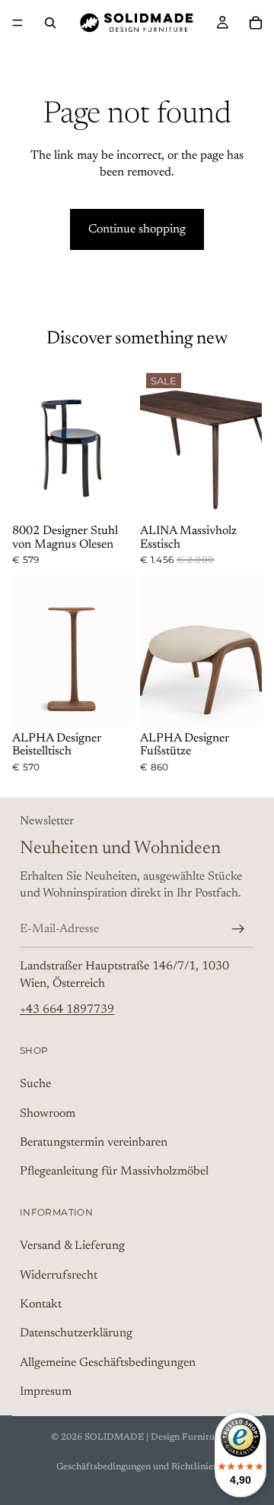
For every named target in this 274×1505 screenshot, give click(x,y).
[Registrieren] (238, 928)
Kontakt (41, 1304)
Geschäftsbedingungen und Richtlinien (137, 1467)
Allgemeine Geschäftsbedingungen (108, 1362)
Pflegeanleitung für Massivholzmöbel (114, 1171)
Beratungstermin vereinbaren (93, 1142)
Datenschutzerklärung (76, 1333)
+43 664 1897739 (67, 1010)
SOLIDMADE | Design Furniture (153, 1437)
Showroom (47, 1113)
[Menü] (17, 22)
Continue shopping (137, 229)
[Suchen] (50, 23)
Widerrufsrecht (58, 1275)
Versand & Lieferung (72, 1246)
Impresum (46, 1392)
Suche (35, 1084)
